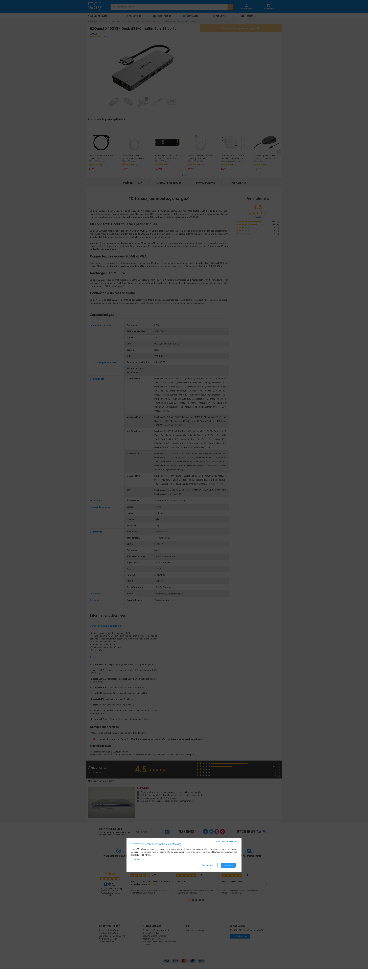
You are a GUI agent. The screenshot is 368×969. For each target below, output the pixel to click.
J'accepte (228, 865)
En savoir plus (137, 859)
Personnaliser (208, 865)
